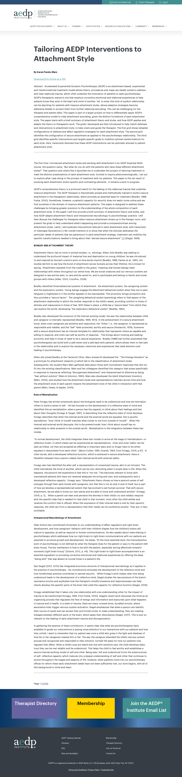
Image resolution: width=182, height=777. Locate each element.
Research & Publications (117, 26)
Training (76, 26)
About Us (62, 26)
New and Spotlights (70, 753)
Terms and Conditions (77, 770)
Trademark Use (107, 770)
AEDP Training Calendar (71, 738)
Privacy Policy (94, 770)
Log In (165, 2)
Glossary (65, 743)
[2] (123, 238)
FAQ (63, 748)
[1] (62, 231)
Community (141, 26)
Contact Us (110, 753)
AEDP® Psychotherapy (41, 26)
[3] (75, 361)
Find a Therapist (146, 2)
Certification (93, 26)
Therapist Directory (114, 743)
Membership (158, 26)
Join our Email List (122, 2)
